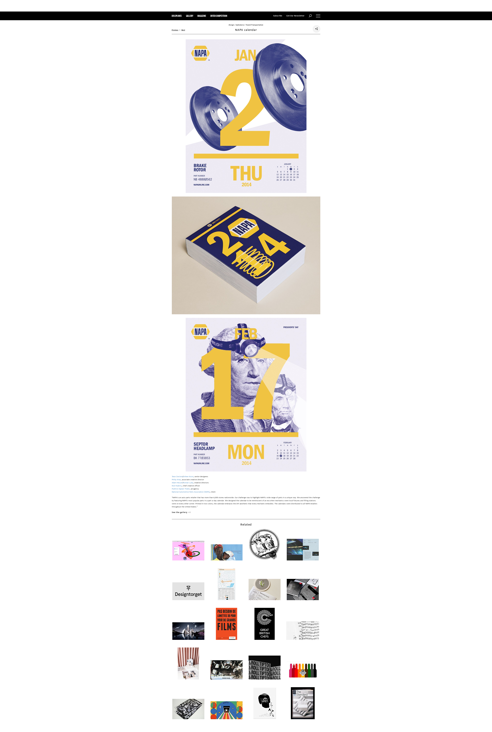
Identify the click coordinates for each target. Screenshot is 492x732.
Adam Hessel (177, 482)
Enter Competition (218, 16)
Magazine (201, 16)
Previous (175, 30)
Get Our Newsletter (295, 16)
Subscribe (277, 16)
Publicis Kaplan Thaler (181, 489)
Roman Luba (188, 482)
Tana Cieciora (177, 476)
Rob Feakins (177, 486)
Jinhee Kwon (188, 476)
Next (183, 30)
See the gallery (179, 512)
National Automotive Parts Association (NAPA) (191, 492)
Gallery (189, 16)
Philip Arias (176, 479)
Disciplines (177, 16)
